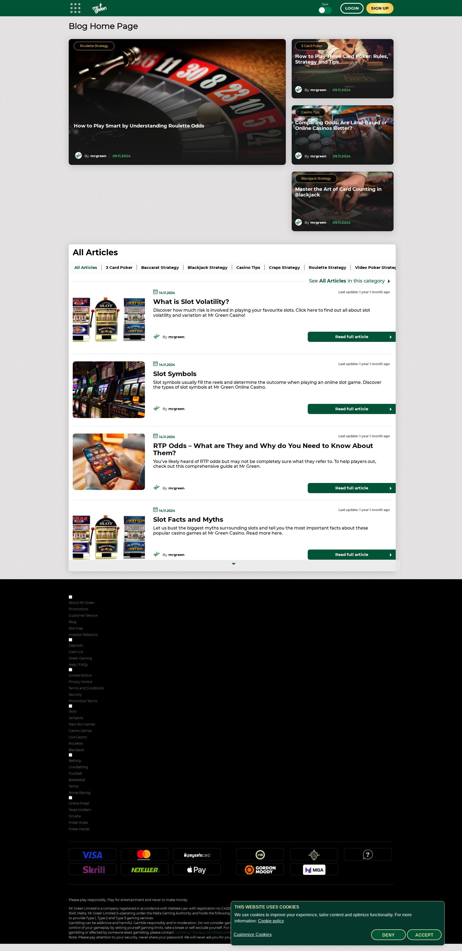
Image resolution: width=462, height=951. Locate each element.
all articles (85, 267)
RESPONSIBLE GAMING (92, 640)
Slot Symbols (175, 374)
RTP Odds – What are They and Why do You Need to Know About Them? (263, 449)
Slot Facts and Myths (188, 519)
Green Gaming (80, 658)
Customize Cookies (253, 934)
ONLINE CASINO (86, 707)
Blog (72, 622)
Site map (76, 628)
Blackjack (76, 750)
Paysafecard (197, 857)
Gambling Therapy (189, 932)
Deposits (76, 645)
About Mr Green (81, 603)
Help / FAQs (78, 665)
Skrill (92, 871)
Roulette (76, 743)
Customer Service (83, 615)
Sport (77, 755)
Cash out (76, 652)
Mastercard (144, 857)
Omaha (75, 816)
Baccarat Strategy (160, 267)
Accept (424, 935)
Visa (92, 857)
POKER (79, 798)
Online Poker (79, 803)
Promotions (78, 609)
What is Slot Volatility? (191, 302)
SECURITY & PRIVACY (90, 670)
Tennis (74, 786)
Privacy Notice (80, 682)
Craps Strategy (284, 267)
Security (75, 695)
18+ (260, 857)
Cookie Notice (80, 675)
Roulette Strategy (94, 46)
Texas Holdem (80, 810)
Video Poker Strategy (377, 267)
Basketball (77, 780)
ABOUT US (81, 598)
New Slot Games (82, 724)
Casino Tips (310, 112)
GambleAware (217, 932)
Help (368, 857)
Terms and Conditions (86, 688)
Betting (75, 761)
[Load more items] (234, 565)
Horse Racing (79, 793)
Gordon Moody (260, 871)
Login (352, 8)
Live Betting (78, 767)
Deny (388, 935)
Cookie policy (271, 921)
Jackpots (76, 718)
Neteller (145, 871)
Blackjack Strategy (316, 178)
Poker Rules (78, 823)
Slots (72, 711)
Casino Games (80, 731)
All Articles (95, 252)
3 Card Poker (311, 46)
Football (75, 773)
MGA (314, 871)
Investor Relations (83, 635)
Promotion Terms (83, 701)
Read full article (351, 336)
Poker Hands (79, 829)
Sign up (380, 8)
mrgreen (98, 156)
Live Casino (78, 737)
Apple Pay (197, 871)
